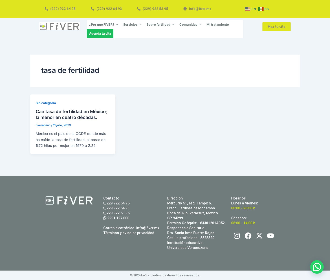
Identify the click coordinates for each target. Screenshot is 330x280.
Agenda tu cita (100, 33)
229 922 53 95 (118, 213)
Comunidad (188, 24)
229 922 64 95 (118, 203)
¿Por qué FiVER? (101, 24)
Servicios (130, 24)
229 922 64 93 (118, 208)
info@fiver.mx (147, 228)
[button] (317, 267)
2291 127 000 (117, 218)
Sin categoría (46, 103)
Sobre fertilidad (158, 24)
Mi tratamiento (218, 24)
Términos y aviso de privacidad (128, 233)
